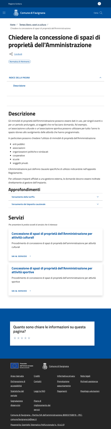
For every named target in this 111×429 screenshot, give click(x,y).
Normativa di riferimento (20, 61)
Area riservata (17, 376)
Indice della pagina (19, 77)
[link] (22, 256)
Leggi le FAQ (39, 391)
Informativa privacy (66, 376)
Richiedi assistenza (89, 381)
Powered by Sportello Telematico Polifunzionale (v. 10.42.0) (37, 424)
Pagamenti (62, 391)
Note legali (85, 376)
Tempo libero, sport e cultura (32, 24)
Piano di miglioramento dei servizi (42, 405)
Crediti (37, 376)
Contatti (37, 381)
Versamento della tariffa (23, 196)
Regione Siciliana (15, 3)
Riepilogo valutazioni (89, 391)
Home (12, 24)
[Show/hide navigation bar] (4, 12)
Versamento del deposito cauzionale (28, 204)
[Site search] (101, 12)
